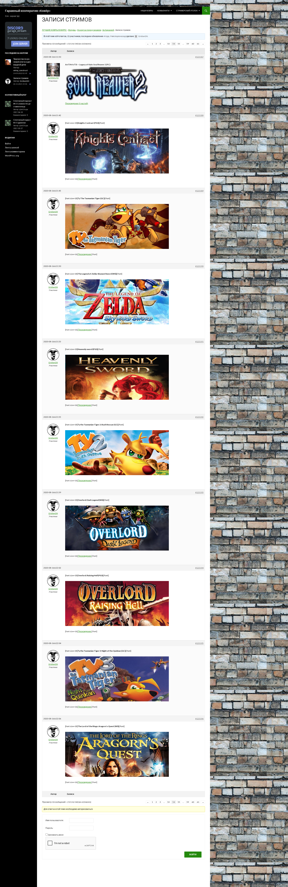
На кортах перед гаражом (89, 30)
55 (179, 43)
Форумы (72, 30)
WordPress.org (12, 155)
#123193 (199, 492)
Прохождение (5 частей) (76, 103)
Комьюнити (163, 10)
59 (187, 43)
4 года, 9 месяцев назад (115, 36)
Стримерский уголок (187, 10)
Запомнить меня (56, 835)
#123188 (199, 115)
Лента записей (12, 147)
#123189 (199, 190)
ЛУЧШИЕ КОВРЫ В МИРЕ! (54, 30)
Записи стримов (20, 78)
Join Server (20, 43)
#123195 (199, 643)
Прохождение (85, 179)
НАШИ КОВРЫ (147, 10)
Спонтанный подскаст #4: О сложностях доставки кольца (22, 104)
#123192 (199, 417)
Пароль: (49, 828)
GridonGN (24, 81)
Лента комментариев (15, 151)
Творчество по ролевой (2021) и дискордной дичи (22, 62)
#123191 (199, 341)
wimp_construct (20, 70)
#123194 (199, 568)
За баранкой (108, 30)
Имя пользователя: (55, 820)
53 (168, 43)
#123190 (199, 266)
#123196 (199, 718)
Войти (192, 854)
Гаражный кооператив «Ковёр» (27, 10)
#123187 (199, 57)
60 (193, 43)
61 (198, 43)
